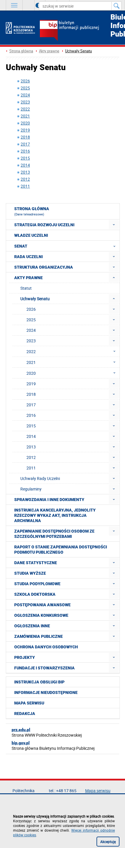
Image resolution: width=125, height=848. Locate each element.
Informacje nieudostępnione (46, 692)
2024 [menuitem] (31, 330)
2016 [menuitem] (31, 415)
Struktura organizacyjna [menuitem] (43, 267)
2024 (25, 95)
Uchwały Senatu (78, 51)
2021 (25, 116)
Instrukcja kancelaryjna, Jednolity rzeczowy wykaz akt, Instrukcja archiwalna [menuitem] (55, 515)
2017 (25, 144)
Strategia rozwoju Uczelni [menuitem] (44, 224)
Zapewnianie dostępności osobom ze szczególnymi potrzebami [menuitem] (54, 534)
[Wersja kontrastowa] (34, 5)
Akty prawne (49, 51)
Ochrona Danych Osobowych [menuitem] (46, 647)
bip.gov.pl (21, 742)
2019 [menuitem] (31, 383)
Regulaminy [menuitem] (31, 489)
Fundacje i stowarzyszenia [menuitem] (44, 668)
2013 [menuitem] (31, 447)
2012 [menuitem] (31, 457)
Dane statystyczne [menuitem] (35, 562)
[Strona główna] (20, 28)
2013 (25, 172)
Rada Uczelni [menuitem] (28, 256)
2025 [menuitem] (31, 319)
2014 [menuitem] (31, 436)
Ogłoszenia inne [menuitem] (32, 626)
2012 (25, 179)
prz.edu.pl (21, 729)
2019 (25, 130)
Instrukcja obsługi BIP (39, 682)
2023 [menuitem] (31, 340)
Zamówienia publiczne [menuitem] (38, 636)
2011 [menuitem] (31, 468)
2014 (25, 165)
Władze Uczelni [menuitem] (31, 235)
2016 (25, 151)
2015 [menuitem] (31, 426)
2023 (25, 102)
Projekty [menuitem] (24, 657)
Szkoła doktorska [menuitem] (35, 594)
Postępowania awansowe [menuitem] (42, 604)
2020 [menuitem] (31, 373)
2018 (25, 137)
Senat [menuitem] (20, 246)
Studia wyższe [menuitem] (30, 573)
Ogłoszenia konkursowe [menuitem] (41, 615)
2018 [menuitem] (31, 394)
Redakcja (24, 713)
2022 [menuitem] (31, 351)
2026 (25, 81)
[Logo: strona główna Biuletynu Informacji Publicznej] (79, 31)
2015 (25, 158)
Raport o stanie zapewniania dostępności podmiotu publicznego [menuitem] (60, 550)
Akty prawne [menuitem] (28, 277)
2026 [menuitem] (31, 309)
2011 (25, 186)
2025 (25, 88)
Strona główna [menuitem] (31, 211)
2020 (25, 123)
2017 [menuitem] (31, 404)
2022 (25, 109)
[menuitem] (114, 224)
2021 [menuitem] (31, 362)
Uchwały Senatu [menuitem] (35, 298)
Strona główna (21, 51)
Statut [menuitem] (26, 288)
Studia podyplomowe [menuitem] (37, 583)
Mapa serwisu (29, 703)
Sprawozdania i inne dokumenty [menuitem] (49, 499)
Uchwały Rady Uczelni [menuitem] (40, 478)
